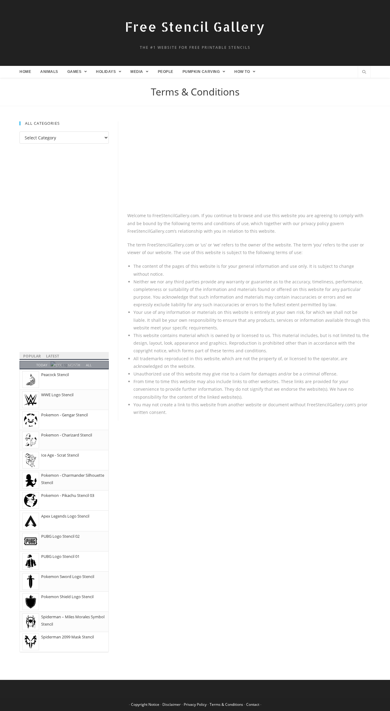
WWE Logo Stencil (57, 394)
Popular (32, 356)
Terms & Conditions (226, 704)
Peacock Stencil (55, 374)
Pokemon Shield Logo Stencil (67, 596)
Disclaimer (171, 704)
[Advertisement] (248, 166)
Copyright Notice (145, 704)
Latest (52, 356)
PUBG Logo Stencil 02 (60, 536)
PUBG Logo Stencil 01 (60, 556)
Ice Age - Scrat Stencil (60, 455)
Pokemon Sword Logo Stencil (67, 576)
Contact (252, 704)
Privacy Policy (195, 704)
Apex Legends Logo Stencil (65, 516)
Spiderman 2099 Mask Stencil (67, 637)
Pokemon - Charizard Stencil (66, 435)
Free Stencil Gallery (195, 27)
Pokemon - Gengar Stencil (64, 415)
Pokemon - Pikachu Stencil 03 (67, 495)
